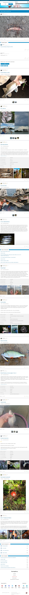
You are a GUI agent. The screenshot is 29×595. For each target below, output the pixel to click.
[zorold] (1, 515)
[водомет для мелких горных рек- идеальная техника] (21, 27)
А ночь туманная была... (5, 550)
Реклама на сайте (14, 576)
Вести (1, 146)
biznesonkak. (3, 399)
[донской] (1, 475)
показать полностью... (4, 155)
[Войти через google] (7, 65)
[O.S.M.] (1, 106)
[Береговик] (1, 338)
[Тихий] (1, 53)
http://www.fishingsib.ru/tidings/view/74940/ (7, 46)
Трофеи (2, 187)
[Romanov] (1, 219)
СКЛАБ (3, 370)
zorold (3, 515)
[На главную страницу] (14, 571)
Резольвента (23, 588)
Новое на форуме (4, 555)
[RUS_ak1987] (1, 265)
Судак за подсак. (4, 552)
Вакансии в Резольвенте (27, 587)
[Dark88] (1, 14)
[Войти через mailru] (4, 65)
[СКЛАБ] (1, 370)
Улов (1, 342)
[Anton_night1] (1, 436)
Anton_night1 (3, 435)
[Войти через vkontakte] (1, 65)
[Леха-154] (1, 70)
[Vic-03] (1, 142)
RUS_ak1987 (3, 265)
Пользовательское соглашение (14, 579)
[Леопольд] (1, 183)
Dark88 (3, 44)
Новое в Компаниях (4, 249)
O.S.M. (3, 299)
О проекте (14, 573)
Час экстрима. (4, 548)
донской (3, 474)
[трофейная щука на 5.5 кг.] (7, 27)
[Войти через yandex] (5, 65)
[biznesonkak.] (1, 400)
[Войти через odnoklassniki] (2, 65)
